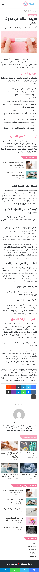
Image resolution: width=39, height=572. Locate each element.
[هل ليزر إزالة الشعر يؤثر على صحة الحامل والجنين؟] (9, 446)
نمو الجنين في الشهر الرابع (29, 475)
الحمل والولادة (27, 10)
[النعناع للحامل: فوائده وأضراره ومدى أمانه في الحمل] (31, 165)
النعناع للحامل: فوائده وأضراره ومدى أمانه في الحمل (13, 164)
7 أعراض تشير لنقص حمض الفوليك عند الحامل (15, 174)
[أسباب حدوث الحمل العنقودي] (31, 530)
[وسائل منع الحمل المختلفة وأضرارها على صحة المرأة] (31, 521)
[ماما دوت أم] (28, 3)
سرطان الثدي (32, 553)
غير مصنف (33, 556)
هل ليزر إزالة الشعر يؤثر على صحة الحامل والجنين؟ (9, 455)
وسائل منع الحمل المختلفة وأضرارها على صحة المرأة (15, 519)
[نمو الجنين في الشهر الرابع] (29, 468)
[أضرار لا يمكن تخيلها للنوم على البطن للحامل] (9, 468)
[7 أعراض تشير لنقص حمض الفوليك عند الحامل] (31, 175)
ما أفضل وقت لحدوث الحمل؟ (14, 508)
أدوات (34, 543)
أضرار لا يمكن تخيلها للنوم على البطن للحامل (9, 475)
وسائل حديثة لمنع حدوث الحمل (28, 454)
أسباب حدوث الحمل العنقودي (14, 527)
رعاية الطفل (32, 550)
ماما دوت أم (13, 564)
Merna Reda (31, 28)
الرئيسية (34, 10)
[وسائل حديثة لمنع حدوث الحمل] (29, 446)
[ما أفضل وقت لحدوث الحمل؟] (31, 512)
